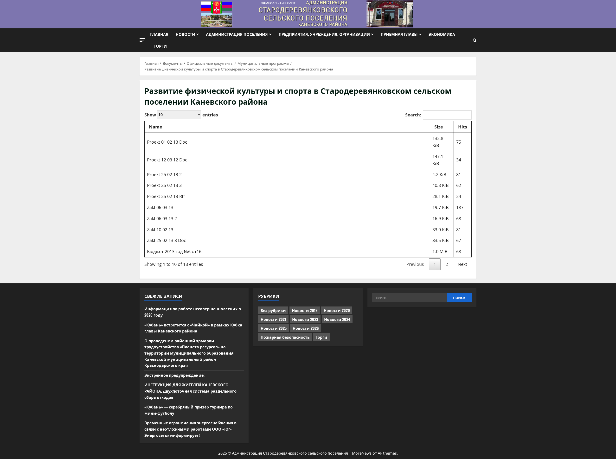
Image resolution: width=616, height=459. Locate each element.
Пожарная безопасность (285, 337)
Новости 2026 (306, 328)
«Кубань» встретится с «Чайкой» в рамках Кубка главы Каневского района (193, 328)
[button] (142, 40)
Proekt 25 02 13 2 (164, 174)
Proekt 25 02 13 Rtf (166, 196)
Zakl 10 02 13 (160, 229)
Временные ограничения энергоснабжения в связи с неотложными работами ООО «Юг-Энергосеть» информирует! (190, 429)
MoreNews (362, 453)
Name (155, 127)
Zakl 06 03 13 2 (162, 218)
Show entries (181, 114)
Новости (185, 34)
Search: (413, 115)
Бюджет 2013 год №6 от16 (174, 251)
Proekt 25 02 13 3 (164, 185)
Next (462, 264)
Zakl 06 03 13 (160, 207)
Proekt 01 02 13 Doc (167, 142)
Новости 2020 (337, 310)
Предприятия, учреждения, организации (324, 34)
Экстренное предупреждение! (174, 375)
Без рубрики (273, 310)
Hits (462, 127)
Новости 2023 (305, 319)
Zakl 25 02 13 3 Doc (166, 240)
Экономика (442, 34)
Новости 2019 (305, 310)
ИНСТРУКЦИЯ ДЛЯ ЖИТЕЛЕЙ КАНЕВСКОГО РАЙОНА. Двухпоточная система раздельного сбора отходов (190, 391)
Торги (160, 46)
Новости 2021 (273, 319)
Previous (415, 264)
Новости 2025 (274, 328)
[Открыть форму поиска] (474, 40)
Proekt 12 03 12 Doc (167, 160)
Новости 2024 (337, 319)
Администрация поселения (237, 34)
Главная (159, 34)
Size (438, 127)
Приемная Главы (399, 34)
